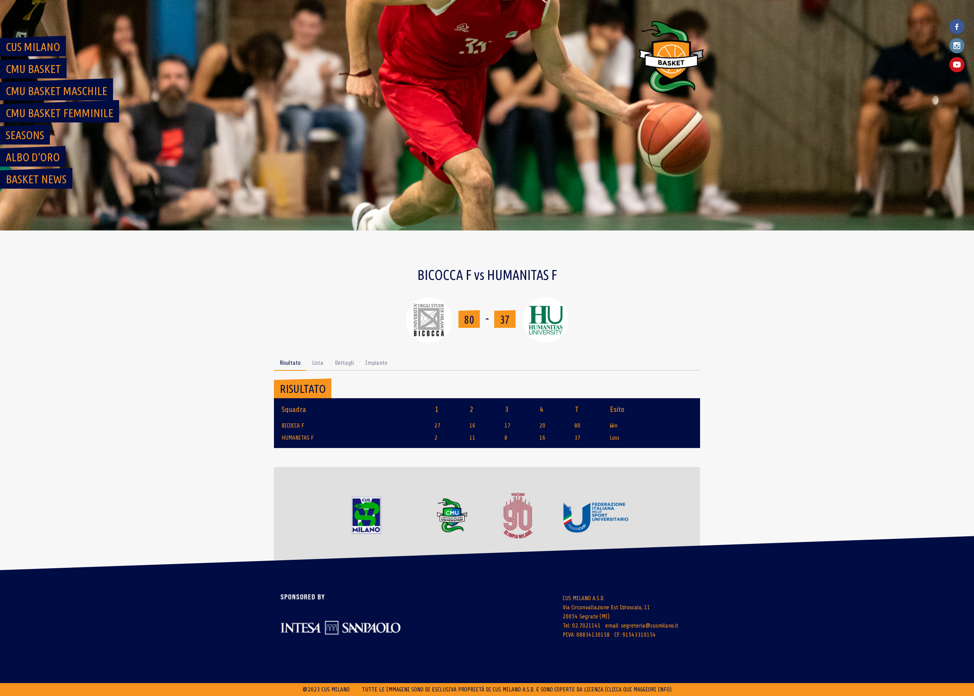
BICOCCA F (293, 425)
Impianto (376, 362)
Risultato (290, 362)
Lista (317, 362)
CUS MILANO (33, 46)
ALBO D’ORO (33, 157)
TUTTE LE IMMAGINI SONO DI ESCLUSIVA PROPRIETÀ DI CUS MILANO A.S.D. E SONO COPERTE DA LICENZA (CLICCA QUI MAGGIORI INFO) (517, 689)
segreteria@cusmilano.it (649, 625)
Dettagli (344, 362)
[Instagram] (956, 45)
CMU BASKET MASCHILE (56, 90)
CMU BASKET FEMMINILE (59, 112)
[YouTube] (956, 64)
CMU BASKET (33, 68)
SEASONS (25, 135)
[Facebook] (956, 26)
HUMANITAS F (298, 437)
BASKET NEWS (36, 179)
